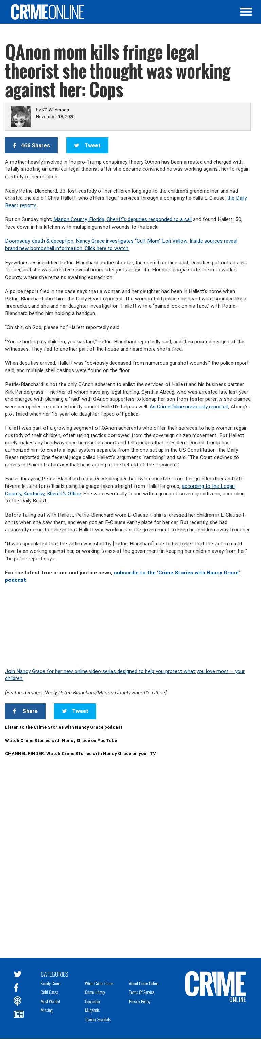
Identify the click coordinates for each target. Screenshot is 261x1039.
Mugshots (92, 1010)
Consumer (92, 1001)
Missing (47, 1010)
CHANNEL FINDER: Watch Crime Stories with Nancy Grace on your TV (80, 753)
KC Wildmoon (55, 109)
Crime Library (95, 992)
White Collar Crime (99, 983)
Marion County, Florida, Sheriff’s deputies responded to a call (122, 219)
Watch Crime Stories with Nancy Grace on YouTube (61, 740)
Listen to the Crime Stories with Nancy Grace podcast (63, 727)
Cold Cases (49, 992)
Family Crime (50, 983)
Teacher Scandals (98, 1019)
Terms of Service (141, 992)
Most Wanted (50, 1001)
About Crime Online (143, 983)
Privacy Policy (139, 1001)
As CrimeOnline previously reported (189, 406)
